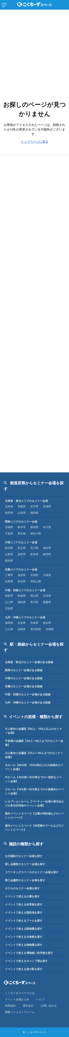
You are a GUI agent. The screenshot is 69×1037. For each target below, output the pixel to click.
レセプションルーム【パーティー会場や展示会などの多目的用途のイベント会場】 (34, 803)
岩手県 (34, 506)
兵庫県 (9, 581)
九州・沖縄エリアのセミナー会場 (25, 617)
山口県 (9, 602)
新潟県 (9, 547)
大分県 (9, 629)
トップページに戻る (34, 142)
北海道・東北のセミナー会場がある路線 (29, 662)
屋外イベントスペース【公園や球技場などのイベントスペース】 (34, 815)
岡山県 (34, 595)
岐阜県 (34, 554)
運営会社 (28, 1005)
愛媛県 (47, 602)
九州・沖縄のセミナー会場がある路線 (28, 702)
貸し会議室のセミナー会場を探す (25, 864)
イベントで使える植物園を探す (24, 944)
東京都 (22, 533)
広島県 (47, 595)
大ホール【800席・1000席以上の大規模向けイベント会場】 (34, 767)
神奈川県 (35, 533)
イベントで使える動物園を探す (24, 928)
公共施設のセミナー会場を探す (24, 856)
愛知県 (9, 560)
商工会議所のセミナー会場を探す (25, 880)
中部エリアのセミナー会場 (21, 542)
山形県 (22, 512)
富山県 (22, 547)
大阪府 (47, 575)
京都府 (34, 575)
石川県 (34, 547)
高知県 (9, 608)
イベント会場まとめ (17, 999)
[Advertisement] (34, 50)
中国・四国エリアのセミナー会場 (25, 590)
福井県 (47, 547)
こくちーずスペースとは (19, 993)
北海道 (9, 506)
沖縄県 (50, 629)
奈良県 (22, 581)
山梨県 (9, 554)
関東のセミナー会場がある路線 (24, 670)
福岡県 (9, 622)
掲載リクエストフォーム (19, 1012)
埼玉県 (47, 527)
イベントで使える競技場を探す (24, 912)
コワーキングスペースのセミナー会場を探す (32, 872)
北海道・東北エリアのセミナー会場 (26, 500)
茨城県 (9, 527)
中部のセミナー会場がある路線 (24, 678)
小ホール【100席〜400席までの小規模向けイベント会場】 (34, 791)
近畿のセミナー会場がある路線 (24, 686)
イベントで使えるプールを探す (24, 920)
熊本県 (47, 622)
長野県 (22, 554)
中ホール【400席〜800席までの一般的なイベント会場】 (33, 779)
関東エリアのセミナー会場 (21, 521)
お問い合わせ (49, 1005)
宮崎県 (22, 629)
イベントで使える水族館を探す (24, 936)
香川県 (34, 602)
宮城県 (47, 506)
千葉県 (9, 533)
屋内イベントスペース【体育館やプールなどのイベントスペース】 (34, 827)
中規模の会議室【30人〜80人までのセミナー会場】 (34, 742)
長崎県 (34, 622)
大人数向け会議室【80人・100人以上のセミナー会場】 (33, 730)
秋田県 (9, 512)
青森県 (22, 506)
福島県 (34, 512)
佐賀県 (22, 622)
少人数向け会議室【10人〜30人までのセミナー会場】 (34, 755)
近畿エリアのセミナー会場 (21, 569)
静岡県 (47, 554)
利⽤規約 (10, 1005)
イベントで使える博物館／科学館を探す (29, 952)
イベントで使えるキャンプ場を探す (26, 960)
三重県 (9, 575)
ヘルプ (40, 999)
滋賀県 (22, 575)
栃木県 (22, 527)
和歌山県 (35, 581)
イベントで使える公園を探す (22, 896)
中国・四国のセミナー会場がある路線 (28, 694)
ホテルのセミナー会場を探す (22, 888)
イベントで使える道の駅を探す (24, 969)
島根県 (22, 595)
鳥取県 (9, 595)
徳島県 (22, 602)
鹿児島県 (35, 629)
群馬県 (34, 527)
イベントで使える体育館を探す (24, 904)
